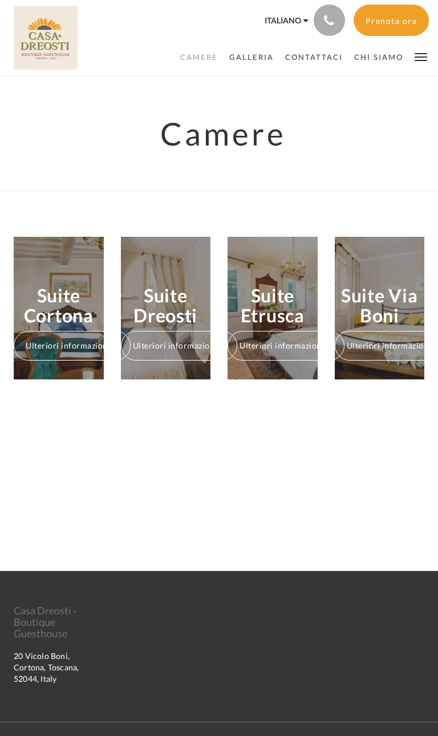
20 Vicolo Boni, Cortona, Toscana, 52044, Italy (46, 667)
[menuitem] (199, 57)
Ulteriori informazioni (68, 345)
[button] (421, 56)
